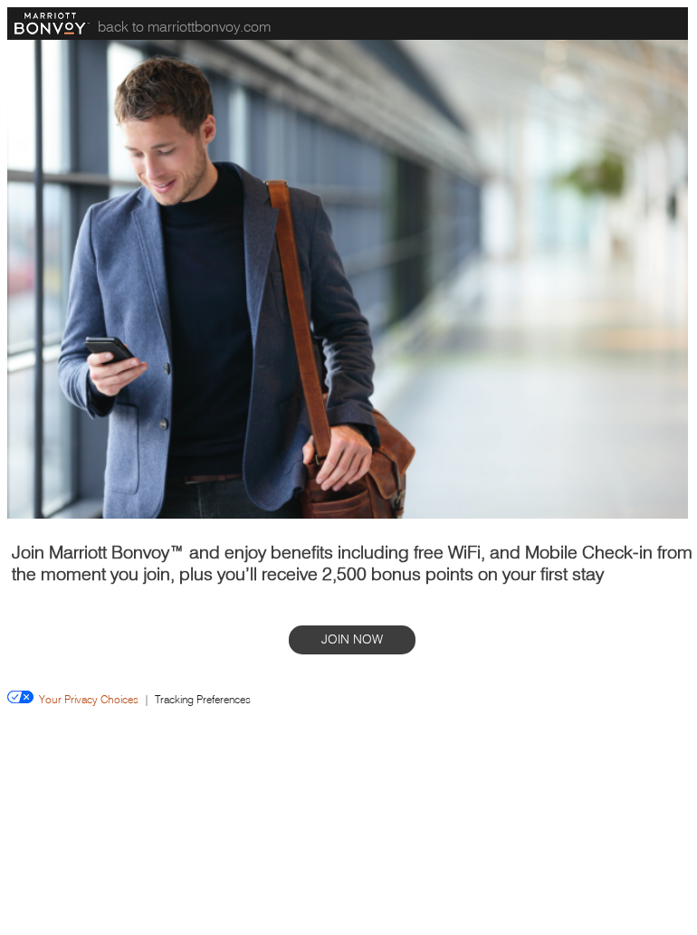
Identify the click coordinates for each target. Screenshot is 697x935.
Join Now (352, 639)
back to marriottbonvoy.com (184, 26)
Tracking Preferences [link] (203, 699)
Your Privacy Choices (85, 699)
